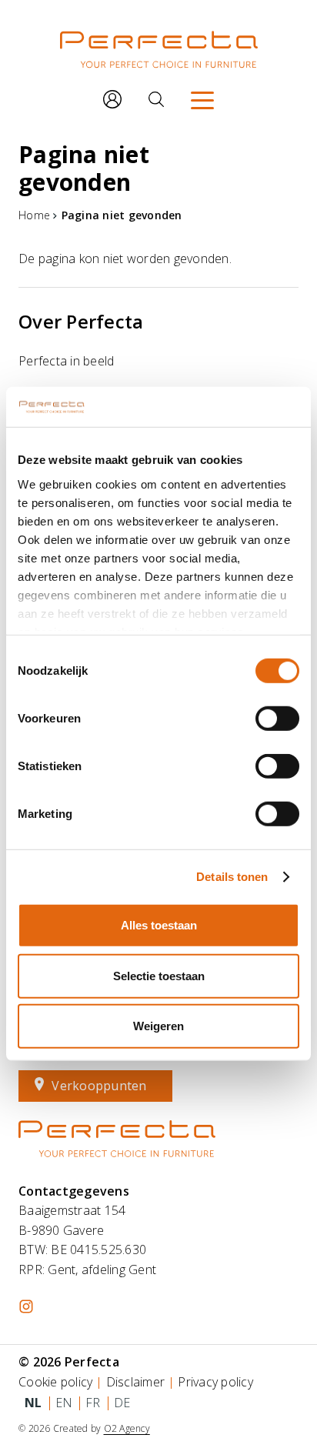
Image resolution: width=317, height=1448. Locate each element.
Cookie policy (55, 1381)
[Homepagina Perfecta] (159, 57)
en (64, 1402)
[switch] (277, 718)
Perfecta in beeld (66, 360)
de (122, 1402)
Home (34, 215)
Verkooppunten (99, 1085)
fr (93, 1402)
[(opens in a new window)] (26, 1306)
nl (33, 1402)
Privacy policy (215, 1381)
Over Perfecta (80, 321)
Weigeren (158, 1026)
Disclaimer (135, 1381)
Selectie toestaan (159, 976)
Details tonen (232, 876)
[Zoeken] (156, 99)
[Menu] (202, 99)
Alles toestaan (159, 925)
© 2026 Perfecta (68, 1361)
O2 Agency (127, 1428)
